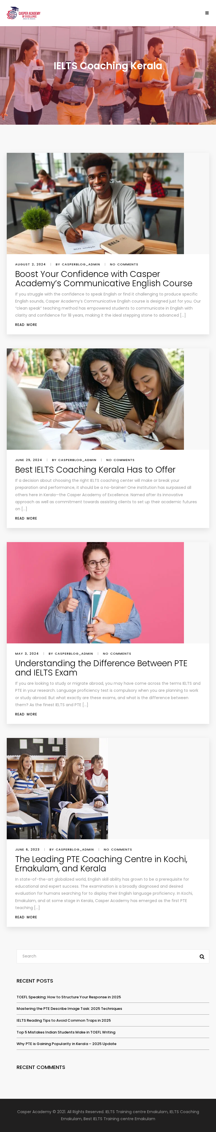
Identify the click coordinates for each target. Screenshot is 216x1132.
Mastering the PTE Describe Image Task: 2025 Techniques (69, 1008)
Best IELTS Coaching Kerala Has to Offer (95, 470)
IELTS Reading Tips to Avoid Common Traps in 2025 (64, 1020)
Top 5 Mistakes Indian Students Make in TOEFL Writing (66, 1032)
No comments (124, 264)
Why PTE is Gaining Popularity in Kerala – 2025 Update (66, 1043)
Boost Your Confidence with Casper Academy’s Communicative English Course (103, 278)
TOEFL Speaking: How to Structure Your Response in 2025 (69, 997)
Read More (26, 324)
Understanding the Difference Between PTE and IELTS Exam (101, 668)
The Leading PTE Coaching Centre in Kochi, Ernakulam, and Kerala (101, 863)
